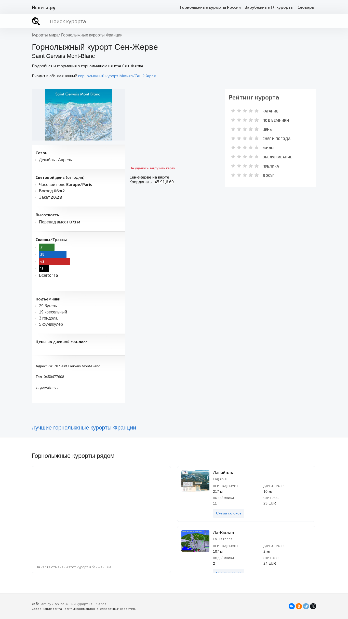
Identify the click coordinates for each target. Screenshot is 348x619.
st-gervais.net (47, 387)
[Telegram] (306, 606)
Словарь (306, 7)
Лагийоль (223, 472)
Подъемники (275, 120)
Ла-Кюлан (223, 532)
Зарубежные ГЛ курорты (269, 7)
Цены (267, 129)
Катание (270, 111)
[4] (251, 110)
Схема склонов (228, 513)
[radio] (233, 110)
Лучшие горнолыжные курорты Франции (84, 427)
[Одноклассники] (299, 606)
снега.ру (44, 7)
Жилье (268, 148)
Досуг (268, 175)
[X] (313, 606)
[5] (257, 110)
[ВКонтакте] (292, 606)
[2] (239, 110)
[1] (233, 110)
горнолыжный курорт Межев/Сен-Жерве (117, 75)
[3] (245, 110)
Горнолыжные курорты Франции (92, 35)
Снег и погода (276, 138)
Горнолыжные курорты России (210, 7)
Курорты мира (45, 35)
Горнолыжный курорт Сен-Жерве (79, 604)
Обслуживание (277, 157)
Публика (270, 166)
